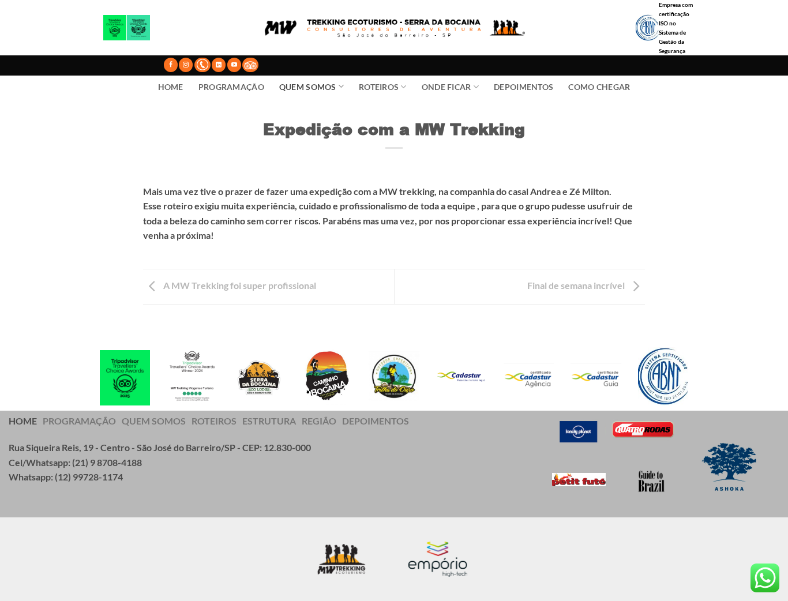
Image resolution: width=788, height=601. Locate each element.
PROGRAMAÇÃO (79, 420)
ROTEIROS (214, 420)
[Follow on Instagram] (186, 65)
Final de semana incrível (576, 285)
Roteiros (379, 87)
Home (170, 87)
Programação (231, 87)
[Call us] (202, 65)
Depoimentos (523, 87)
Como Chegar (599, 87)
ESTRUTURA (269, 420)
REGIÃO (319, 420)
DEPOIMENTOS (375, 420)
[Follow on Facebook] (171, 65)
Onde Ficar (446, 87)
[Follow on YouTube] (234, 65)
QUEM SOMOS (154, 420)
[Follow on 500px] (250, 65)
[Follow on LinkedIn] (219, 65)
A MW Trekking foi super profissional (239, 285)
